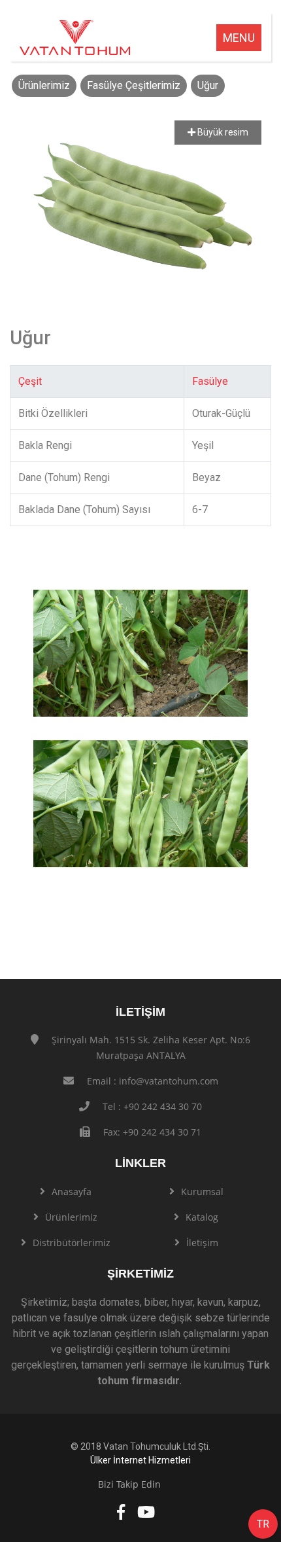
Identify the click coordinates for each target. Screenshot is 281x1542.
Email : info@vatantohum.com (152, 1081)
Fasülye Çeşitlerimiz (133, 85)
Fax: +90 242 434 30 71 (152, 1132)
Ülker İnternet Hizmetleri (140, 1460)
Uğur (207, 85)
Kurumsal (202, 1191)
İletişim (202, 1242)
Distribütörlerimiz (71, 1242)
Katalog (202, 1217)
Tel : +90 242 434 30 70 (152, 1106)
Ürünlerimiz (44, 85)
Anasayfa (71, 1191)
